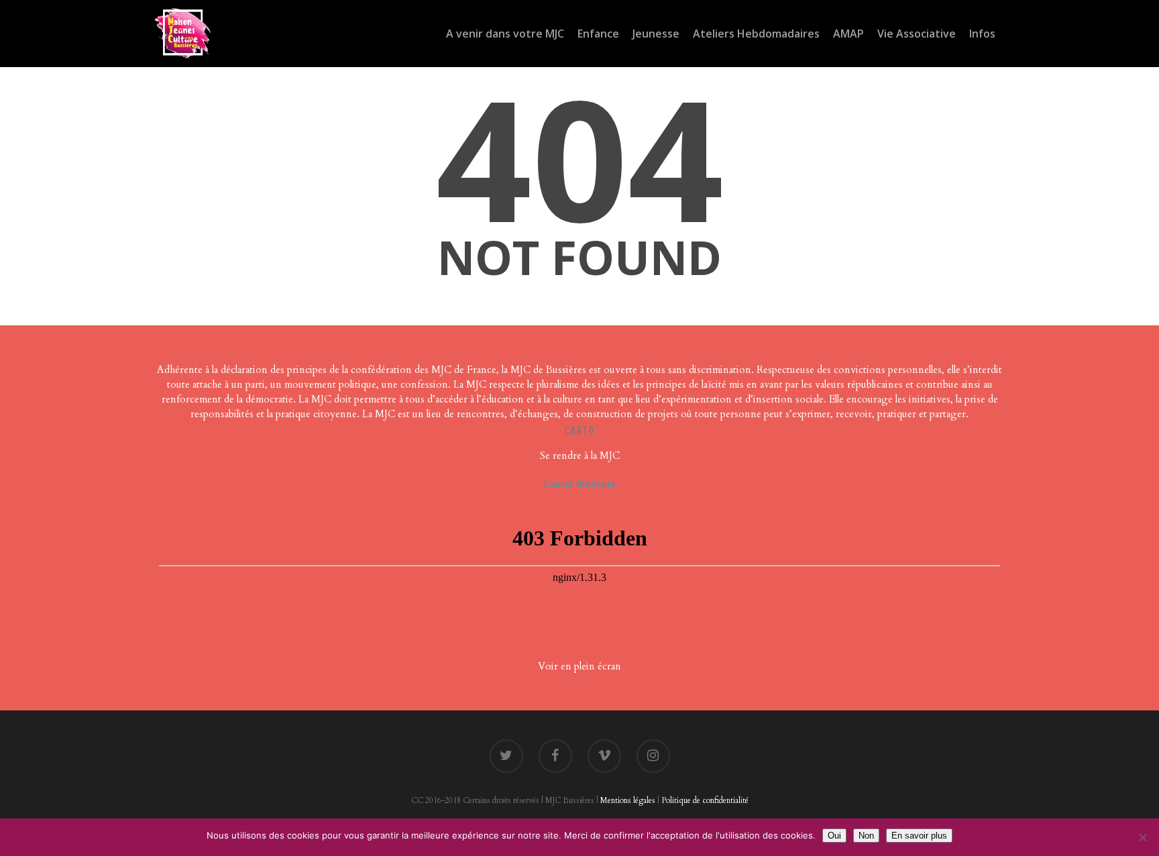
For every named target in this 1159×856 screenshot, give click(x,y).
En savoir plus (919, 836)
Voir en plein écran (579, 666)
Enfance (598, 33)
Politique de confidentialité (705, 800)
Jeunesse (655, 33)
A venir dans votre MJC (505, 33)
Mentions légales (627, 800)
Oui (834, 836)
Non (866, 836)
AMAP (848, 33)
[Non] (1142, 837)
